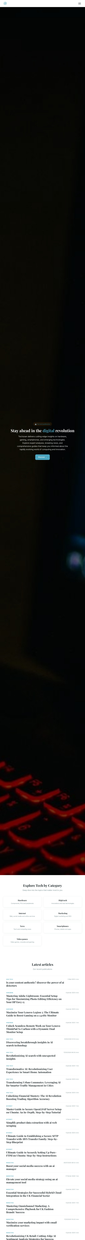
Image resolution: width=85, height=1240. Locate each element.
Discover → (42, 457)
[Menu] (80, 3)
